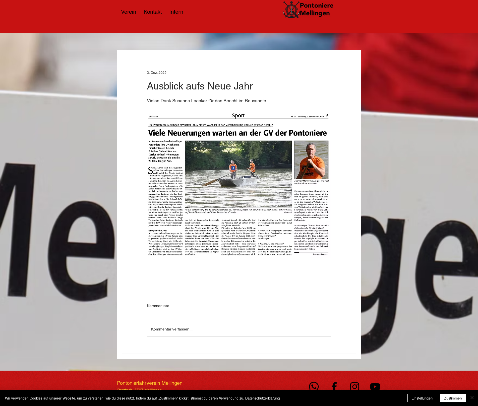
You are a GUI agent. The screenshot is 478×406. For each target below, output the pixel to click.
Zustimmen (453, 398)
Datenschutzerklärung (262, 398)
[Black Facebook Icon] (334, 387)
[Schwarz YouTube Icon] (375, 387)
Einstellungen (422, 398)
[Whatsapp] (314, 387)
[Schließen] (472, 398)
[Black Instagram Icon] (355, 387)
